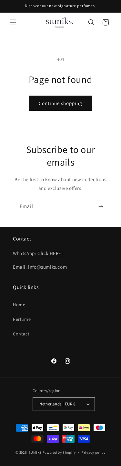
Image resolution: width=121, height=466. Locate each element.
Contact (21, 334)
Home (19, 305)
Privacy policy (94, 452)
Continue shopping (60, 103)
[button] (13, 22)
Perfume (22, 319)
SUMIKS (35, 452)
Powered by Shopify (59, 452)
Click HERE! (50, 253)
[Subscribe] (101, 206)
